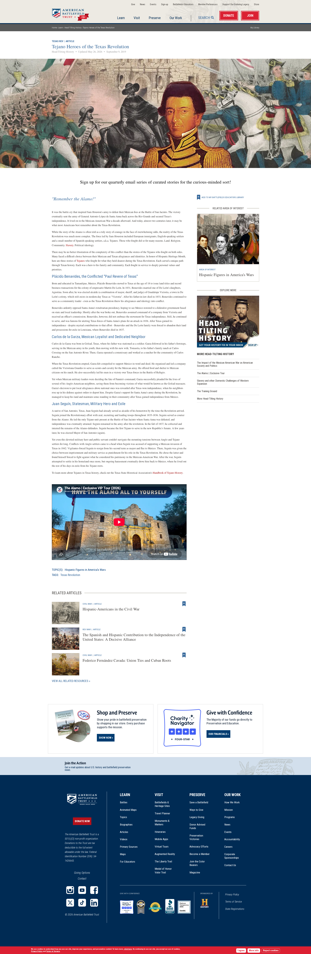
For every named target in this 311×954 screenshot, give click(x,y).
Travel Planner (162, 813)
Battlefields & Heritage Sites (162, 804)
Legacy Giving (200, 817)
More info (254, 950)
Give (133, 4)
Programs (229, 817)
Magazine (195, 872)
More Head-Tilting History (210, 398)
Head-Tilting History (72, 27)
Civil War (87, 604)
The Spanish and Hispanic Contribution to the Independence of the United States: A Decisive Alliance (134, 637)
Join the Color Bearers (197, 863)
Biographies (126, 824)
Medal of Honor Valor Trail (165, 870)
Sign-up (164, 4)
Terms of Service (233, 901)
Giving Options (82, 872)
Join (250, 15)
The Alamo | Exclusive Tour (211, 373)
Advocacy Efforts (199, 846)
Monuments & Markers (162, 822)
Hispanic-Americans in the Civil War (111, 609)
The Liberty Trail (166, 861)
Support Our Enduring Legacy (235, 4)
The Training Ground (207, 391)
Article (70, 41)
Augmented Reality (165, 854)
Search (204, 18)
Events (153, 4)
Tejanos (81, 260)
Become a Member (200, 854)
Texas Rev (57, 41)
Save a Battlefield (199, 802)
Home (74, 13)
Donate (228, 15)
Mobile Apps (161, 839)
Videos (123, 839)
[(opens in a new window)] (70, 890)
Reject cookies (270, 950)
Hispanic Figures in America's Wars (85, 569)
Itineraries (160, 831)
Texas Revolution (70, 575)
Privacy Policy (232, 894)
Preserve (155, 18)
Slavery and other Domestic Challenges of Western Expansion (223, 382)
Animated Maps (128, 809)
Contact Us (230, 865)
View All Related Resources (70, 681)
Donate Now (82, 821)
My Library (254, 27)
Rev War (87, 629)
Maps (123, 854)
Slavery (69, 245)
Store (256, 4)
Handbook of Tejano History (168, 472)
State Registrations (234, 908)
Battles (123, 802)
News (142, 4)
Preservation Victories (196, 837)
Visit (137, 18)
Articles (124, 832)
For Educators (127, 861)
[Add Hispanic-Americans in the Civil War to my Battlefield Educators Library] (184, 603)
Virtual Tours (161, 846)
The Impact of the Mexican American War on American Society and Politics (225, 364)
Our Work (176, 18)
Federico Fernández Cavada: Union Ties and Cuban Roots (127, 660)
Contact (82, 878)
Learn (121, 18)
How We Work (232, 802)
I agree (241, 950)
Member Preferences (208, 4)
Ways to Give (196, 809)
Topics (123, 817)
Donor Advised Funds (197, 826)
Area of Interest (207, 269)
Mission (228, 809)
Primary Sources (129, 846)
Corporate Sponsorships (231, 856)
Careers (228, 846)
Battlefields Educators (183, 4)
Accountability (232, 839)
